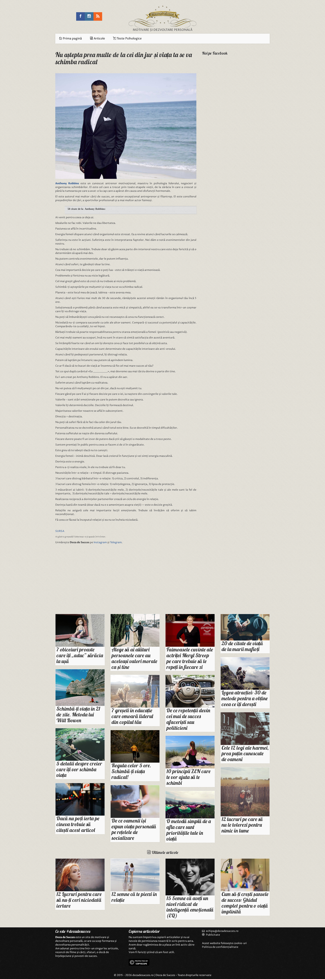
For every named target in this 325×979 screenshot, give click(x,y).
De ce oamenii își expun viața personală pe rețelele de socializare (134, 829)
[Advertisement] (89, 580)
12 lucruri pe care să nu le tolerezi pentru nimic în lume (242, 825)
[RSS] (97, 16)
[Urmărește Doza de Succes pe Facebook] (80, 16)
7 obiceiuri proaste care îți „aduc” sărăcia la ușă (79, 655)
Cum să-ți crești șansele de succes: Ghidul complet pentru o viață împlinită (245, 903)
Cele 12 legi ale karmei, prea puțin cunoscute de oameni (245, 753)
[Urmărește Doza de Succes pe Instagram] (89, 16)
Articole (99, 38)
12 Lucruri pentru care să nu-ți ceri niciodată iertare (79, 900)
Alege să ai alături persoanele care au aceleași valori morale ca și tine (134, 658)
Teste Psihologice (129, 38)
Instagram (100, 542)
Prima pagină (72, 38)
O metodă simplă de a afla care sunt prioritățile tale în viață (188, 830)
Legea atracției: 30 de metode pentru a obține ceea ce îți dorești (245, 698)
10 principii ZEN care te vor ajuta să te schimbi (188, 777)
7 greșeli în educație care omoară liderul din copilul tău (132, 716)
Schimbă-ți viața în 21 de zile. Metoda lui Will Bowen (78, 714)
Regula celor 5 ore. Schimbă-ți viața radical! (131, 771)
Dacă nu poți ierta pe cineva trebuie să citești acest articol (77, 824)
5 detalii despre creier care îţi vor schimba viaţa (79, 769)
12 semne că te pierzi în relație (134, 897)
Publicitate (212, 935)
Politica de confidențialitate (220, 947)
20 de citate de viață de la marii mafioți (242, 646)
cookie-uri (240, 943)
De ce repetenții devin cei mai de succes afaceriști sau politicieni (188, 719)
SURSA (59, 531)
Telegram (116, 542)
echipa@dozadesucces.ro (222, 931)
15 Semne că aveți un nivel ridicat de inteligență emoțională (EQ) (189, 907)
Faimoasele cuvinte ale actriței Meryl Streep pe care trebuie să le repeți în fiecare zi (189, 658)
